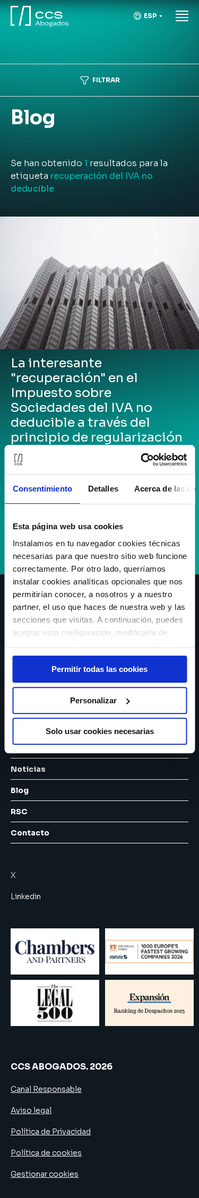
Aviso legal (31, 1110)
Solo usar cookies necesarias (100, 731)
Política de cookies (46, 1153)
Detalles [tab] (103, 488)
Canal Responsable (46, 1089)
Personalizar (93, 700)
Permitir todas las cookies (99, 669)
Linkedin (26, 896)
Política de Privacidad (51, 1131)
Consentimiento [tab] (42, 488)
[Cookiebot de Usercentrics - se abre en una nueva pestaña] (142, 460)
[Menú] (182, 16)
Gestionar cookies (45, 1174)
